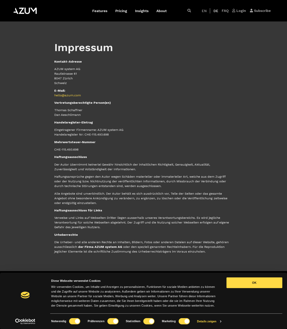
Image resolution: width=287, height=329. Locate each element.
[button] (189, 11)
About (161, 11)
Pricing (121, 11)
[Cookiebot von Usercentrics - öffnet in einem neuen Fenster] (25, 321)
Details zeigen (206, 321)
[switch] (113, 321)
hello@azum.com (67, 95)
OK (254, 282)
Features (99, 11)
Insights (142, 11)
